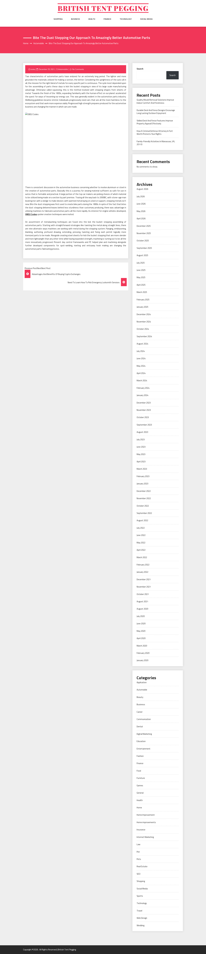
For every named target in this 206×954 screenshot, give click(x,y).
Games (140, 785)
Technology (126, 19)
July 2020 (141, 616)
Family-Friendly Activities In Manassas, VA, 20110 (156, 143)
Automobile (63, 69)
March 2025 (142, 292)
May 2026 (141, 211)
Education (141, 741)
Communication (144, 719)
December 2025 (144, 226)
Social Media (146, 19)
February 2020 (143, 653)
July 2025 (141, 262)
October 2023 (143, 417)
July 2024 (141, 351)
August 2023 (142, 432)
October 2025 (143, 240)
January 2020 (142, 660)
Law (138, 844)
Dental (140, 726)
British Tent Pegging (103, 8)
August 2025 (142, 255)
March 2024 (142, 380)
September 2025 (144, 248)
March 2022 (142, 557)
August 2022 (142, 520)
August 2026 (142, 189)
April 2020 (141, 638)
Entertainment (143, 748)
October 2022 (143, 505)
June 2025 (141, 270)
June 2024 (141, 358)
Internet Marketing (145, 837)
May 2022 (141, 542)
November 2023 (144, 410)
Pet (138, 851)
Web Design (142, 918)
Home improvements (146, 822)
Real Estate (142, 866)
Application (142, 682)
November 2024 (144, 321)
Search (140, 68)
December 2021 (144, 579)
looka (32, 69)
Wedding (140, 925)
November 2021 (144, 586)
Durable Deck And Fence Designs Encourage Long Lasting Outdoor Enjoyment (156, 112)
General (140, 792)
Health (91, 19)
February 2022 (143, 564)
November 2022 (144, 498)
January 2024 (142, 395)
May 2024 (141, 365)
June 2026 (141, 203)
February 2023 (143, 476)
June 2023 (141, 446)
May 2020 (141, 631)
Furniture (141, 778)
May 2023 (141, 454)
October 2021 (143, 594)
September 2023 (144, 424)
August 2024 (142, 343)
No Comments (78, 69)
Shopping (58, 19)
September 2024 (144, 336)
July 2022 (141, 527)
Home (139, 807)
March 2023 (142, 468)
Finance (107, 19)
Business (75, 19)
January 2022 (142, 572)
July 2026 (141, 196)
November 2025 (144, 233)
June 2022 (141, 535)
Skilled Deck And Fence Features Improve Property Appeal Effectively (155, 122)
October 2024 (143, 329)
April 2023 (141, 461)
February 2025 (143, 299)
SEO (138, 873)
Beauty (140, 697)
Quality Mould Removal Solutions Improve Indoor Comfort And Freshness (155, 101)
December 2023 (144, 402)
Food (139, 770)
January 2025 (142, 306)
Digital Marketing (144, 734)
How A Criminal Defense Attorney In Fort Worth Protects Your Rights (155, 132)
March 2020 (142, 645)
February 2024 (143, 388)
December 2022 (144, 491)
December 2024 (144, 314)
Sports (140, 896)
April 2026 (141, 218)
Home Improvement (146, 814)
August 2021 (142, 601)
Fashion (140, 756)
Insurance (141, 829)
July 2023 (141, 439)
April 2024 (141, 373)
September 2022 (144, 513)
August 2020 (142, 608)
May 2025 (141, 277)
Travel (139, 910)
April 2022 (141, 550)
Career (140, 711)
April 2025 (141, 284)
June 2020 (141, 623)
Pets (139, 859)
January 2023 (142, 483)
